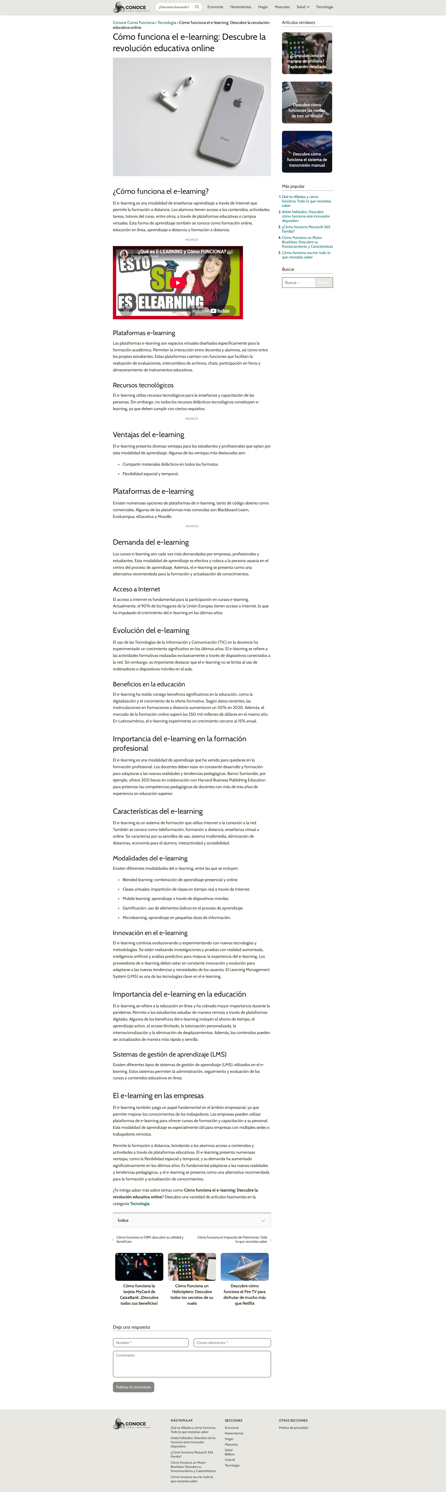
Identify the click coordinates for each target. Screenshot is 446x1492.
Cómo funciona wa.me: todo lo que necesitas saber (306, 254)
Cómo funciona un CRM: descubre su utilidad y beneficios (150, 1239)
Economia (215, 7)
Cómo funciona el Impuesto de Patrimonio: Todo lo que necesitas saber (232, 1239)
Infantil (230, 1460)
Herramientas (240, 7)
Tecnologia (324, 7)
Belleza (230, 1454)
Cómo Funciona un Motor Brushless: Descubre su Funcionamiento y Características (307, 242)
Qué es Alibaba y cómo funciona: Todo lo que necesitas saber (306, 201)
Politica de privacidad (293, 1428)
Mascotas (282, 7)
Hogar (263, 7)
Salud (301, 7)
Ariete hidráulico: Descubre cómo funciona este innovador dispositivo (306, 216)
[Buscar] (197, 6)
